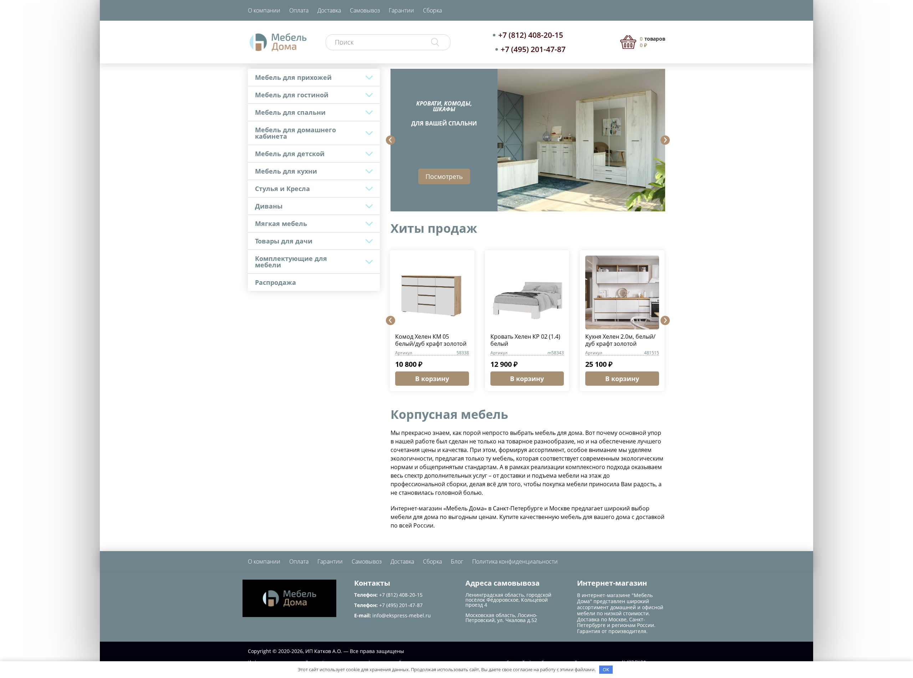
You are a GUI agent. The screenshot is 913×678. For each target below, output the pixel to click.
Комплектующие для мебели (291, 261)
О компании (264, 10)
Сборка (432, 10)
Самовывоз (365, 10)
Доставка (329, 10)
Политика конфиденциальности (515, 561)
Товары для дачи (283, 241)
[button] (390, 140)
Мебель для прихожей (293, 77)
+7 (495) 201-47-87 (533, 49)
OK (606, 669)
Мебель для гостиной (291, 95)
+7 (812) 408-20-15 (530, 34)
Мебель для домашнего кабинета (295, 132)
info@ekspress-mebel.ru (401, 615)
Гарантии (401, 10)
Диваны (268, 206)
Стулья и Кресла (282, 188)
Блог (457, 561)
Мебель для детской (290, 153)
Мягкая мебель (281, 223)
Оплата (298, 10)
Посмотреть (444, 176)
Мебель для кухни (286, 171)
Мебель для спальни (290, 112)
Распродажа (275, 282)
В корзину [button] (432, 378)
